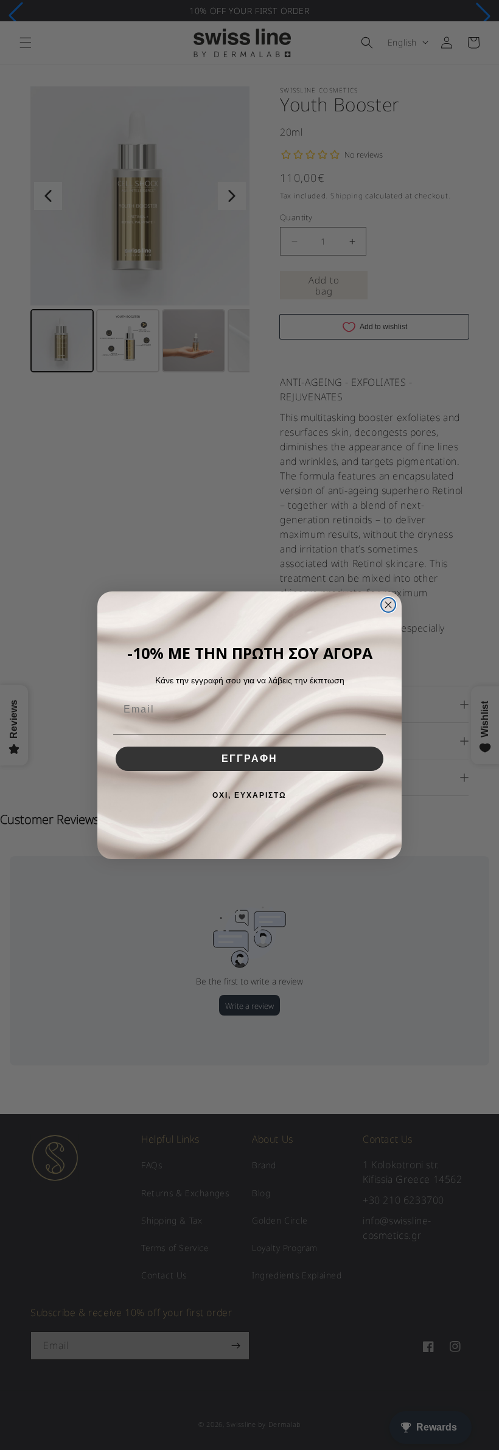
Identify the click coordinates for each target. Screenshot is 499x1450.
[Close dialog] (388, 605)
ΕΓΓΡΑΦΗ (249, 758)
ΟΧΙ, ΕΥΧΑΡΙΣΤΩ (249, 795)
